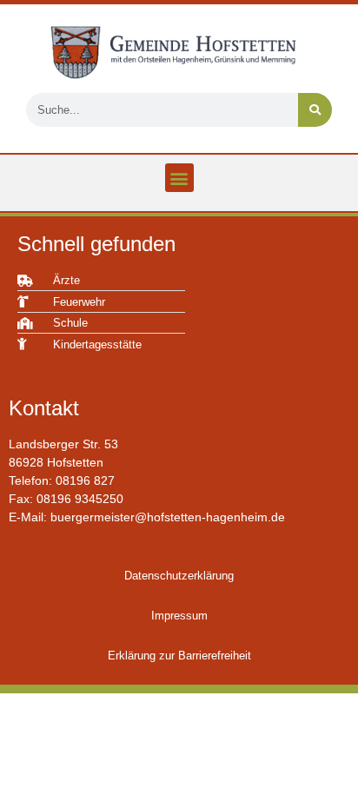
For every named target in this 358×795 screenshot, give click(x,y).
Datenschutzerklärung (179, 575)
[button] (179, 177)
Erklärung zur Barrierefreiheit (179, 655)
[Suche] (315, 110)
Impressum (179, 615)
